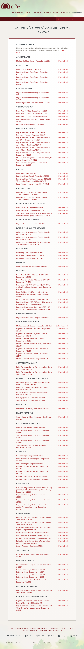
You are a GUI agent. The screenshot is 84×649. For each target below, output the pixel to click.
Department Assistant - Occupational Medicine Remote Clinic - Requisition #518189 (33, 602)
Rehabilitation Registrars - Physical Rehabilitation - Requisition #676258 (33, 519)
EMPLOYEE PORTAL (67, 628)
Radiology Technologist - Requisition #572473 (32, 477)
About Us (34, 19)
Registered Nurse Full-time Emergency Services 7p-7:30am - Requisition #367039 (33, 139)
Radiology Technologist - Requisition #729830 (32, 479)
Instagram (63, 636)
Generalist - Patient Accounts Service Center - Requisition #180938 (32, 389)
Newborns (63, 12)
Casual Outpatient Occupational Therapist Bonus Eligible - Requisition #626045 (33, 529)
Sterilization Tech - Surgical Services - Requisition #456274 (33, 566)
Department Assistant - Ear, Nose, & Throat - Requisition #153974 (32, 335)
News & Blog (47, 12)
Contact (48, 19)
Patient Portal (37, 12)
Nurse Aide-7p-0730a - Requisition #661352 (31, 114)
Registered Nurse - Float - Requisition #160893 (32, 318)
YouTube (42, 636)
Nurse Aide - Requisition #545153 (28, 173)
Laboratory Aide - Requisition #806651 (30, 253)
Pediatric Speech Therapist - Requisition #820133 (33, 538)
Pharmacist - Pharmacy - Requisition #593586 (32, 409)
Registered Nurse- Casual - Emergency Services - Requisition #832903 (33, 154)
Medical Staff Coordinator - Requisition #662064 (33, 61)
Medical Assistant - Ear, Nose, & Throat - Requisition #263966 (30, 340)
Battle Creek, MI (62, 326)
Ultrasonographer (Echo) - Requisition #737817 (33, 103)
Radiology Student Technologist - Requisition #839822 (32, 468)
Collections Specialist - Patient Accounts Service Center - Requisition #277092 (33, 384)
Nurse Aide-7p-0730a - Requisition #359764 (31, 117)
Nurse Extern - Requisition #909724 (28, 69)
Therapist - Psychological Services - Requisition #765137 (32, 437)
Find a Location (77, 19)
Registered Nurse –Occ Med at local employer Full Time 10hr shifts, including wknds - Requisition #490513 (34, 608)
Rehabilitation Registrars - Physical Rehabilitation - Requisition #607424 (33, 524)
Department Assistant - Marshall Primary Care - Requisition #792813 (33, 350)
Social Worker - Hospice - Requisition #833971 (32, 184)
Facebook (30, 636)
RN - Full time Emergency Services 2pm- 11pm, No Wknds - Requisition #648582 (34, 159)
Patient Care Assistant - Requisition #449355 (32, 299)
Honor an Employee (17, 12)
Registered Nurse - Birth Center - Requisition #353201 (32, 73)
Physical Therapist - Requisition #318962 (30, 224)
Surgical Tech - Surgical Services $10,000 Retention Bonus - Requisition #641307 (30, 571)
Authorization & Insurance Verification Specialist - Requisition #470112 (33, 238)
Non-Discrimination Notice (19, 628)
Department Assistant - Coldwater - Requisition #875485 (33, 330)
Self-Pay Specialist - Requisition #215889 (30, 400)
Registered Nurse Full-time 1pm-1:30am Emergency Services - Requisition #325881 (31, 134)
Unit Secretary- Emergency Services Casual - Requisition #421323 (32, 164)
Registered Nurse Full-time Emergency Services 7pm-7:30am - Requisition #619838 (33, 144)
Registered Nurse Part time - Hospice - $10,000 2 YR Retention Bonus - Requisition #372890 (33, 180)
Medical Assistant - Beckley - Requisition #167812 (34, 326)
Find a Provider (64, 19)
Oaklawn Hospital (11, 6)
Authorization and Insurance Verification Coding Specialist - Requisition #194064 (33, 243)
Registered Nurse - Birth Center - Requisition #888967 (32, 78)
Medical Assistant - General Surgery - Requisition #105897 (33, 345)
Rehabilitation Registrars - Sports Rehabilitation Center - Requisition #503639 (33, 542)
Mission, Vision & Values (46, 643)
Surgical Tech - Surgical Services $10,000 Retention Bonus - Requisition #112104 (30, 576)
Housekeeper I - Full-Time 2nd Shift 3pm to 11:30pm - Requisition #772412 (31, 198)
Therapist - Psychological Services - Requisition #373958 (32, 432)
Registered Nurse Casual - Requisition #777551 (33, 176)
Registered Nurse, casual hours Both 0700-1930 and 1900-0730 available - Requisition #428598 (33, 308)
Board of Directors (60, 643)
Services (7, 19)
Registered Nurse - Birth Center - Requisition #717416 (32, 83)
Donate (55, 12)
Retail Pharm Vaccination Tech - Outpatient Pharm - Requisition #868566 (34, 368)
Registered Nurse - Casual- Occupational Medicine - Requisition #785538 (34, 592)
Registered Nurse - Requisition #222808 (30, 124)
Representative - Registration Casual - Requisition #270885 (34, 501)
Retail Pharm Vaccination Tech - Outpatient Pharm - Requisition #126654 (34, 373)
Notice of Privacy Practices (39, 628)
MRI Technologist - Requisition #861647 (30, 464)
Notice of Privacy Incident (29, 630)
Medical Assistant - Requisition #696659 (30, 427)
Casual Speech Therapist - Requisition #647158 (32, 533)
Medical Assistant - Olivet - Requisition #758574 (33, 359)
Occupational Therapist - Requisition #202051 (32, 535)
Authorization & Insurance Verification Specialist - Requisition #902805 (33, 233)
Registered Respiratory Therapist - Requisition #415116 (32, 94)
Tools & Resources (20, 19)
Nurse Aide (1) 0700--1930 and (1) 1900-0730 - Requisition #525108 (32, 276)
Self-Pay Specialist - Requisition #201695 (30, 398)
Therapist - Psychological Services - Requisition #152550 (32, 442)
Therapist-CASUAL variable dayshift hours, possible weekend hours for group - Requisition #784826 (34, 215)
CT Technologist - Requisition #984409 (29, 456)
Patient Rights (54, 628)
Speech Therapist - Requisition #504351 (30, 546)
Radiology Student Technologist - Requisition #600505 (32, 473)
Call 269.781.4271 (77, 12)
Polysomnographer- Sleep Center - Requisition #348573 (32, 556)
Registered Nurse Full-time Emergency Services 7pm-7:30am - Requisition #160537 (33, 149)
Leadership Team (72, 643)
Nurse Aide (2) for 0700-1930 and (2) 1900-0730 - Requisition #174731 (33, 281)
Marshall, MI (63, 61)
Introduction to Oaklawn (31, 643)
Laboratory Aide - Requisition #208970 (30, 255)
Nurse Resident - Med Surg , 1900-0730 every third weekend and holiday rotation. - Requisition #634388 (33, 294)
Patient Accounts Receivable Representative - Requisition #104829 (32, 394)
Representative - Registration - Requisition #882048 (31, 496)
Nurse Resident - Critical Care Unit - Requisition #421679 (33, 121)
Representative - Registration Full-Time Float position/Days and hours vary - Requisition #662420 (32, 507)
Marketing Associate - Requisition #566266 (31, 267)
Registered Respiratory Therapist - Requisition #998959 (32, 99)
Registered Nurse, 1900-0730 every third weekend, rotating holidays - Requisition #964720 (34, 303)
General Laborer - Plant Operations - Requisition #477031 (33, 418)
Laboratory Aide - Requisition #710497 (30, 258)
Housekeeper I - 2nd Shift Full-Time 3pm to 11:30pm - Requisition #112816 (31, 193)
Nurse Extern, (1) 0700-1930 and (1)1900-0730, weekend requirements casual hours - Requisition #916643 (33, 287)
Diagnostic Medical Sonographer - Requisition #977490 (32, 460)
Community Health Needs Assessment (51, 630)
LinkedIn (75, 636)
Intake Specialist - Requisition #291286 (30, 208)
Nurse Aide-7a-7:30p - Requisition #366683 (31, 111)
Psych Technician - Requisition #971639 (30, 211)
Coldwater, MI (63, 329)
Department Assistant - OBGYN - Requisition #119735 (32, 355)
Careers (28, 12)
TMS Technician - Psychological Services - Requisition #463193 (31, 447)
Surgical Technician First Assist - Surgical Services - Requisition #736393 (34, 581)
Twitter (52, 636)
